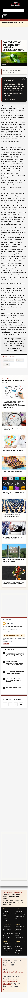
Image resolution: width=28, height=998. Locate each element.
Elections (5, 920)
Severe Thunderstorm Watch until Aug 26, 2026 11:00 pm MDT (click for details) (14, 23)
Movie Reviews (7, 946)
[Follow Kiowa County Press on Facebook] (10, 704)
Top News (6, 911)
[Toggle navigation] (4, 16)
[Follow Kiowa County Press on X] (5, 704)
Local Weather (19, 937)
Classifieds (6, 951)
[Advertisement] (14, 769)
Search (17, 944)
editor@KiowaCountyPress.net (13, 972)
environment (8, 360)
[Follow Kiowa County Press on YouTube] (21, 704)
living (6, 364)
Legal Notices (7, 937)
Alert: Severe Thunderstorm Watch (13, 635)
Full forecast (6, 643)
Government (6, 927)
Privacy (17, 953)
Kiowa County (19, 911)
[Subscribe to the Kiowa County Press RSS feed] (16, 704)
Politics (5, 918)
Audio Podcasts (7, 948)
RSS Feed (17, 946)
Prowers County (19, 916)
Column (19, 360)
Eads (16, 918)
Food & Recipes (7, 944)
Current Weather (19, 927)
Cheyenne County (20, 914)
